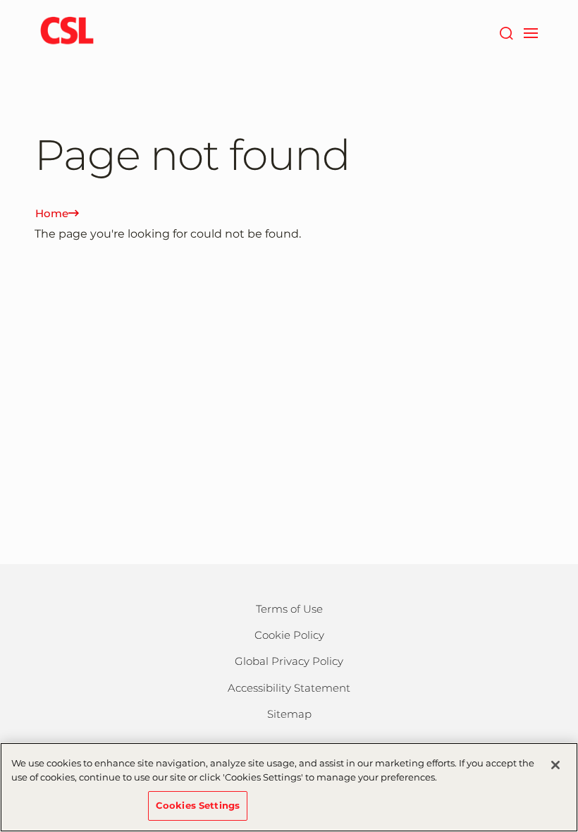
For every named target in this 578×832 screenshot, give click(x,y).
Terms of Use (289, 609)
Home (51, 213)
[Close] (555, 765)
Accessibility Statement (289, 688)
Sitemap (289, 714)
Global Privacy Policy (289, 661)
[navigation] (530, 31)
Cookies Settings (198, 805)
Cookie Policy (289, 635)
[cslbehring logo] (67, 31)
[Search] (505, 31)
